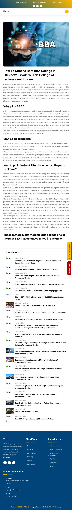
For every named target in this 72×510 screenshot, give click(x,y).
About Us (30, 449)
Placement (53, 463)
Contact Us (31, 464)
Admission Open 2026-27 (69, 251)
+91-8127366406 (11, 496)
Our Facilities (31, 453)
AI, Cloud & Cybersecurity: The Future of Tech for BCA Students (39, 319)
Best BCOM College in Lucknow (27, 412)
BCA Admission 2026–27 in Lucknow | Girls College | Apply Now (38, 291)
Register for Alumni (21, 2)
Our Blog (30, 457)
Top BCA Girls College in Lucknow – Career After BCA (35, 306)
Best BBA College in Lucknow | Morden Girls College (34, 419)
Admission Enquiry (56, 446)
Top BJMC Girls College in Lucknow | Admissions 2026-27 (36, 269)
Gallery (29, 460)
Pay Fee (52, 459)
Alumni (52, 466)
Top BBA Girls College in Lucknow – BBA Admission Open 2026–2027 (40, 313)
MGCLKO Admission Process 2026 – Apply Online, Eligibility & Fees (39, 284)
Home (29, 446)
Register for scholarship (39, 2)
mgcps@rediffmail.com (13, 490)
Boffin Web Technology (53, 507)
